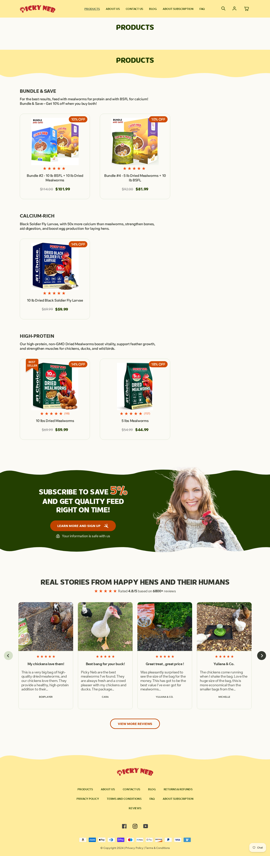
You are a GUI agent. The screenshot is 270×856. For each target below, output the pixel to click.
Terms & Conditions (157, 848)
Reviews (135, 808)
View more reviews (135, 724)
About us (113, 9)
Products (92, 9)
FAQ (202, 9)
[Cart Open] (246, 9)
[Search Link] (223, 9)
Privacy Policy (87, 799)
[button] (8, 655)
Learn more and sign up (78, 526)
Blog (153, 9)
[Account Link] (234, 9)
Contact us (134, 9)
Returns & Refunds (178, 789)
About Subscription (178, 9)
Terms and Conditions (124, 799)
